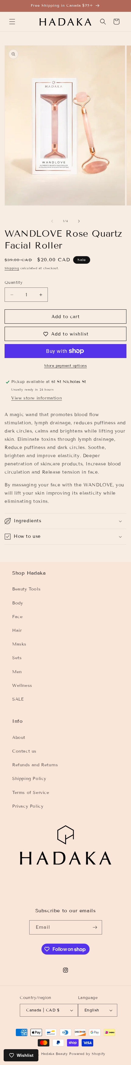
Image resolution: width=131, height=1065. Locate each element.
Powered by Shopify (87, 1054)
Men (17, 671)
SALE (17, 699)
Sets (17, 657)
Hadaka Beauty (54, 1054)
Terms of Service (30, 792)
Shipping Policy (29, 778)
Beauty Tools (26, 589)
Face (17, 616)
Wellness (22, 685)
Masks (19, 644)
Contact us (24, 751)
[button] (12, 21)
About (18, 737)
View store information (36, 398)
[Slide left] (52, 221)
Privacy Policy (27, 806)
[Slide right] (79, 221)
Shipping (12, 268)
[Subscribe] (95, 927)
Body (17, 603)
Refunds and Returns (35, 764)
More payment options (65, 365)
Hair (17, 630)
